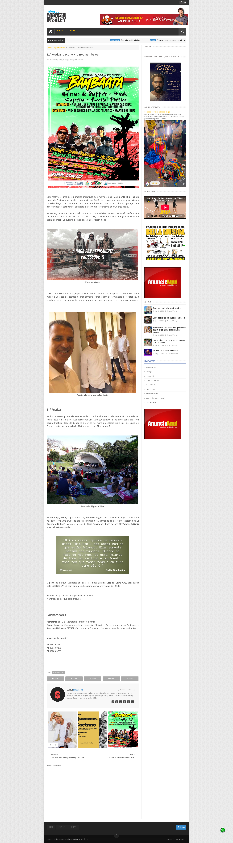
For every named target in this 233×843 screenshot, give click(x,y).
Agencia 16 (182, 839)
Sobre (60, 30)
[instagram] (184, 2)
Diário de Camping (152, 380)
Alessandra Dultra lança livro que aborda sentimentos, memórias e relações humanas (169, 330)
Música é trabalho (152, 394)
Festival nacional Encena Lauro (165, 351)
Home (50, 47)
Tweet (56, 678)
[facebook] (181, 2)
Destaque (149, 372)
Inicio (51, 827)
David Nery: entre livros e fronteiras (167, 308)
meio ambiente (151, 402)
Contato (72, 30)
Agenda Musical (59, 47)
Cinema (156, 40)
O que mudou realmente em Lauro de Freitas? (130, 40)
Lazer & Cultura (151, 389)
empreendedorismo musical (155, 398)
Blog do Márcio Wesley (75, 839)
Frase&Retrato (151, 385)
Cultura (106, 40)
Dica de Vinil (150, 376)
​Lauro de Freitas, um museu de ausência (169, 318)
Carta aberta (69, 40)
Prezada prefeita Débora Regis (87, 40)
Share (75, 678)
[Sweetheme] (113, 701)
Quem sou (61, 827)
